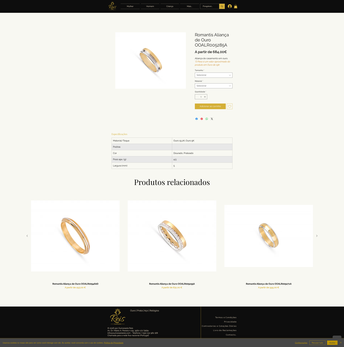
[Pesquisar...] (222, 6)
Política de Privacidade (113, 342)
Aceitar (332, 342)
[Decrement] (197, 96)
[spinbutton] (201, 96)
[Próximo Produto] (316, 235)
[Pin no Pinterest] (201, 118)
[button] (189, 6)
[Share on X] (212, 118)
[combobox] (213, 75)
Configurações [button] (301, 342)
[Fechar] (340, 343)
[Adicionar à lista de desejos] (229, 106)
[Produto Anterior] (27, 235)
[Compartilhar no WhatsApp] (206, 118)
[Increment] (205, 96)
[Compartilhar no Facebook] (196, 118)
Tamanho (199, 70)
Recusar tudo (317, 342)
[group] (172, 245)
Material (199, 81)
